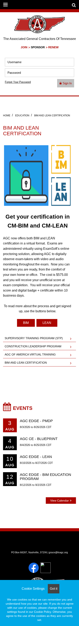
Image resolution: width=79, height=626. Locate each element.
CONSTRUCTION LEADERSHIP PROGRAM (33, 346)
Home (6, 115)
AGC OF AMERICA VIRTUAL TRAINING (30, 354)
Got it (53, 588)
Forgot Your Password (18, 82)
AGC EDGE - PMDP (36, 421)
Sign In (67, 83)
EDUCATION (22, 115)
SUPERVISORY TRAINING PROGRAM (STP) (34, 338)
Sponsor (38, 47)
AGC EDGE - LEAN (36, 457)
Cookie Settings (33, 588)
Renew (53, 47)
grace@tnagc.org (58, 552)
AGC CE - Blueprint (39, 439)
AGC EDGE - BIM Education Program (45, 477)
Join (24, 47)
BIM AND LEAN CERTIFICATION (52, 115)
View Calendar (59, 500)
